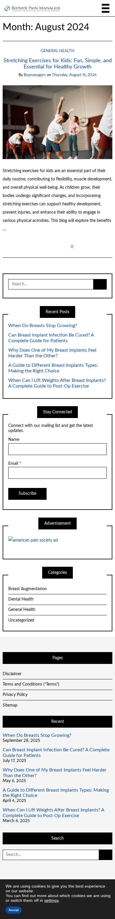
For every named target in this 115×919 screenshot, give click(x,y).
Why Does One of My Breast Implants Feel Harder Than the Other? (52, 353)
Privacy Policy (15, 695)
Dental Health (21, 599)
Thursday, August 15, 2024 (74, 75)
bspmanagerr (35, 75)
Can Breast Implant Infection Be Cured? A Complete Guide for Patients (51, 338)
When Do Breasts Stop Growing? (42, 325)
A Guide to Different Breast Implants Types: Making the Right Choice (53, 368)
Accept (14, 910)
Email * (14, 464)
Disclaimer (12, 674)
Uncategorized (21, 620)
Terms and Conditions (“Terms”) (31, 684)
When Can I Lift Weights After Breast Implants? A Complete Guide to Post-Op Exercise (57, 383)
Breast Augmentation (27, 589)
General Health (57, 51)
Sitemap (10, 705)
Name (13, 440)
